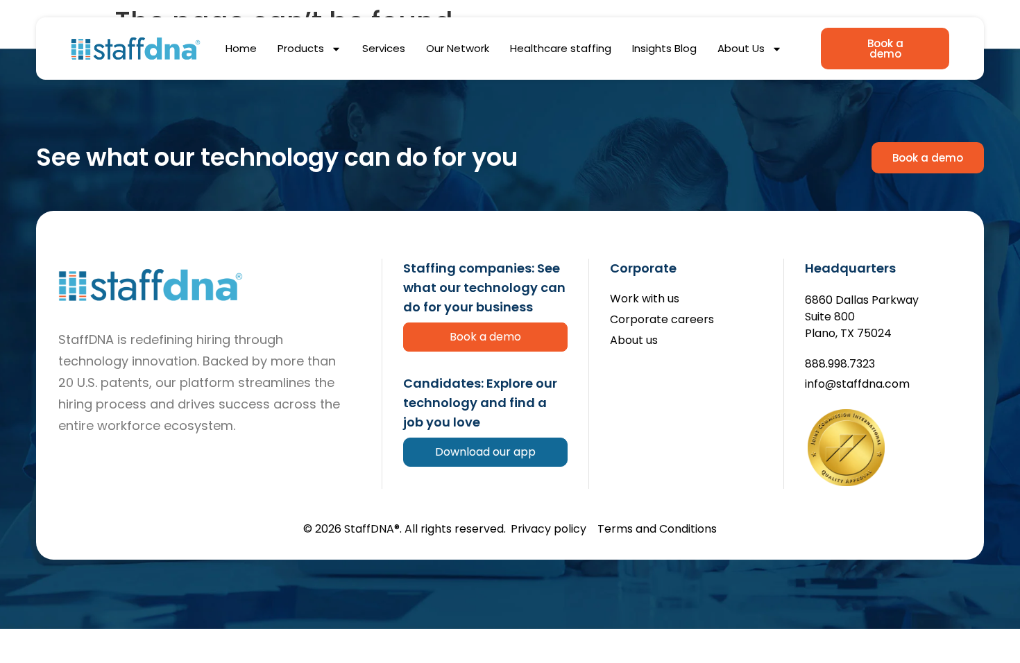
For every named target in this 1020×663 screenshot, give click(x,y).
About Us (741, 48)
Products (301, 48)
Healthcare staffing (560, 48)
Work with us (644, 299)
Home (241, 48)
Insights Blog (664, 48)
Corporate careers (662, 320)
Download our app (485, 452)
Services (383, 48)
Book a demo (485, 337)
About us (634, 341)
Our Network (457, 48)
